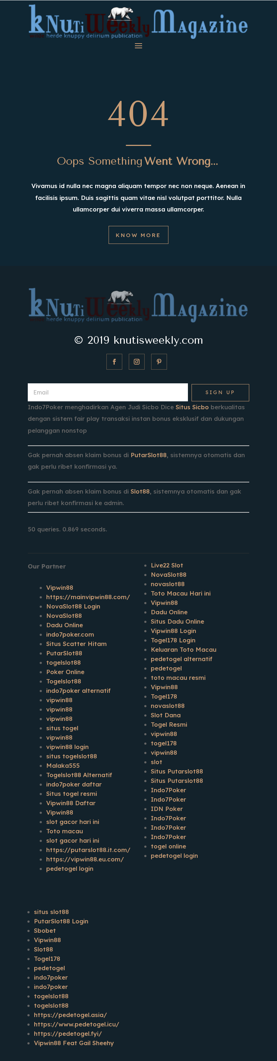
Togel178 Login (173, 640)
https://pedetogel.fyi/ (68, 1033)
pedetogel (166, 668)
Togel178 (164, 696)
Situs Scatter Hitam (76, 643)
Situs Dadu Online (177, 621)
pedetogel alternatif (181, 659)
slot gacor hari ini (72, 821)
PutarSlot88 (149, 455)
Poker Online (65, 672)
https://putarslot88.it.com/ (88, 849)
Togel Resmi (169, 724)
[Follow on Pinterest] (159, 362)
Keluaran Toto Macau (183, 649)
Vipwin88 (59, 587)
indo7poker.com (70, 634)
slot (156, 762)
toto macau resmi (178, 677)
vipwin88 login (67, 746)
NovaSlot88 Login (73, 606)
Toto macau (64, 831)
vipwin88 (59, 700)
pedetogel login (69, 868)
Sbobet (45, 930)
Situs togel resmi (71, 793)
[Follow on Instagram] (137, 362)
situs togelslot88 (71, 756)
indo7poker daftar (74, 784)
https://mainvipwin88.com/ (88, 597)
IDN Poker (167, 808)
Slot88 (140, 491)
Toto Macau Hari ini (181, 593)
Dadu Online (64, 625)
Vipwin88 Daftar (71, 803)
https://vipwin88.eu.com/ (85, 859)
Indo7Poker (168, 790)
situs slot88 (51, 911)
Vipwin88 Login (173, 630)
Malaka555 (63, 765)
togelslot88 (63, 662)
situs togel (62, 728)
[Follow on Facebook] (114, 362)
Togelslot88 (63, 681)
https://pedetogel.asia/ (70, 1014)
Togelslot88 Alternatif (79, 775)
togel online (168, 846)
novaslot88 (168, 584)
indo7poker (51, 977)
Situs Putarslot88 (177, 771)
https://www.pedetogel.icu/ (76, 1024)
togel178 (164, 743)
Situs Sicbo (192, 407)
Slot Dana (166, 715)
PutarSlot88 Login (61, 921)
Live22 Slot (167, 565)
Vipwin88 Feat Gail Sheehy (74, 1043)
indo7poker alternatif (78, 690)
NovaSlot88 (64, 615)
